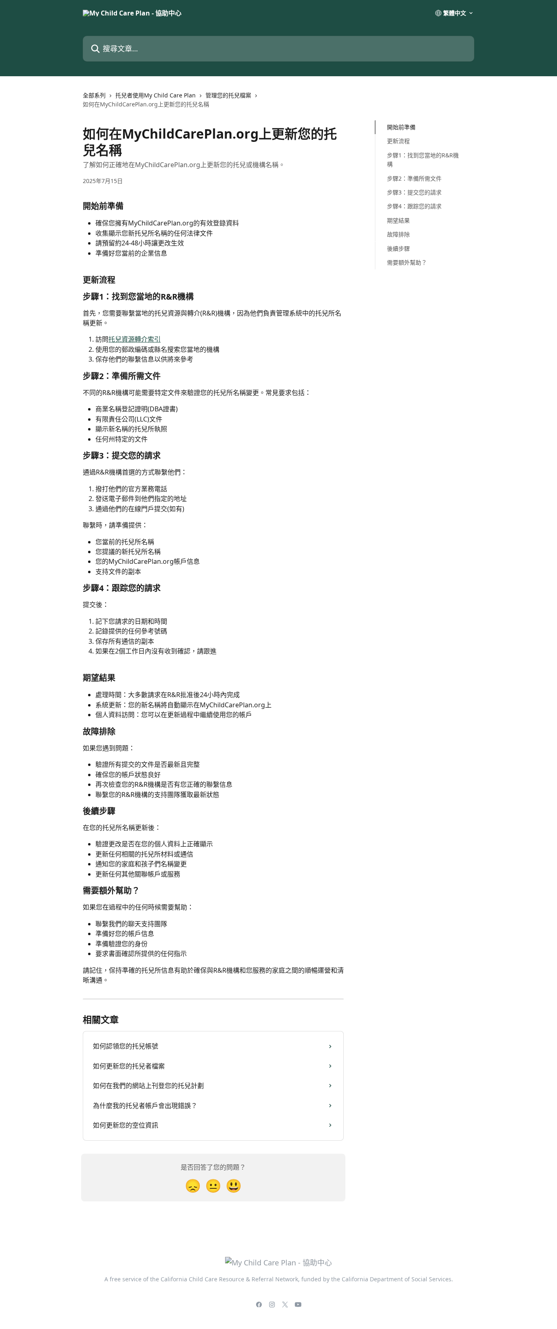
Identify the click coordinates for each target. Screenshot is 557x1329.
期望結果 (398, 220)
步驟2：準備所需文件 (414, 178)
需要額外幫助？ (407, 262)
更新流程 (398, 141)
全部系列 (94, 95)
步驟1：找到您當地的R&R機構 (423, 159)
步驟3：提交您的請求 (414, 192)
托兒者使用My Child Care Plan (155, 95)
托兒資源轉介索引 (134, 339)
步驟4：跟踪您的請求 (414, 206)
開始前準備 (401, 127)
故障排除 (398, 234)
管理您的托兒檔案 (228, 95)
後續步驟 (398, 248)
